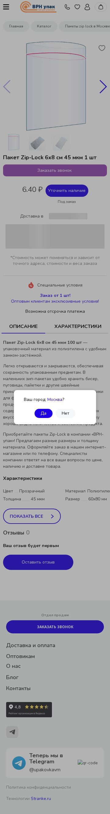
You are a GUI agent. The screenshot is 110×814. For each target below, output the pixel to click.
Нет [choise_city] (65, 413)
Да (43, 413)
